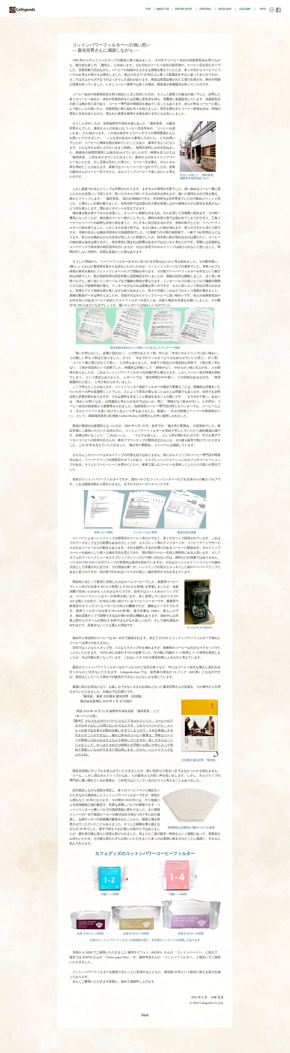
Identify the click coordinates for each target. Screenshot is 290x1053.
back (145, 1014)
